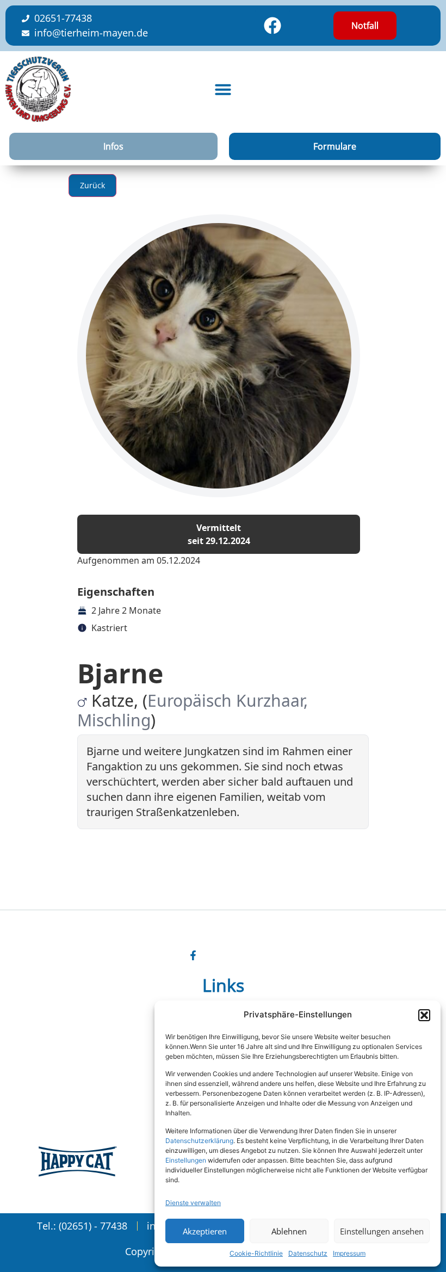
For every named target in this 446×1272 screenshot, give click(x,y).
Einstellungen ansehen (382, 1231)
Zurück (92, 185)
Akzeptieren (205, 1231)
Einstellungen (185, 1160)
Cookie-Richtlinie (256, 1253)
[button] (424, 1015)
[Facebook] (272, 25)
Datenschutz (307, 1253)
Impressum (349, 1253)
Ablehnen (289, 1231)
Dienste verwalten (193, 1203)
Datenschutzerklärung (199, 1141)
